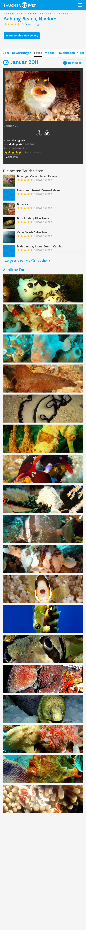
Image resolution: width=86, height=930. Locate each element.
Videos (50, 53)
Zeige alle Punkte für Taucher (26, 261)
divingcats (15, 144)
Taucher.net (19, 5)
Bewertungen (21, 53)
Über (5, 53)
